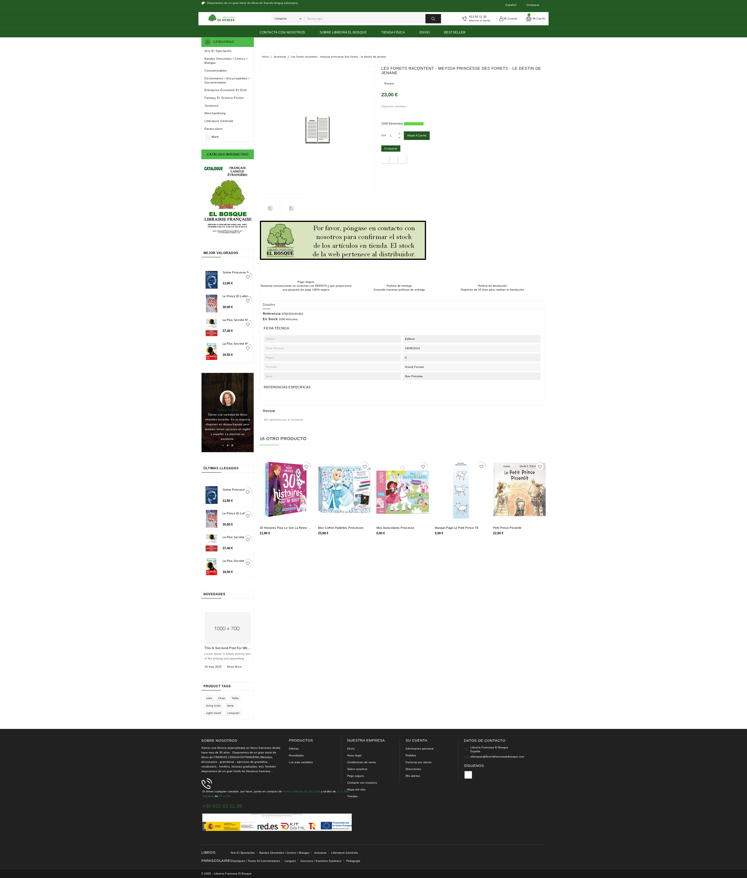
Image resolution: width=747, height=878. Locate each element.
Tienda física (393, 32)
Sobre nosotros (357, 769)
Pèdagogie (353, 860)
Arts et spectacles (243, 852)
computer (233, 713)
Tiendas (352, 796)
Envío (424, 32)
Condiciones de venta (361, 762)
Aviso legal (354, 755)
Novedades (296, 755)
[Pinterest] (402, 159)
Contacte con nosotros (362, 782)
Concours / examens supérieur (321, 860)
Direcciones (413, 769)
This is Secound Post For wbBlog (229, 648)
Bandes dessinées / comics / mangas (284, 852)
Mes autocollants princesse (395, 527)
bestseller (455, 32)
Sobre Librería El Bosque (343, 32)
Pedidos (411, 755)
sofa (209, 698)
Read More (234, 666)
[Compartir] (385, 159)
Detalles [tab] (269, 304)
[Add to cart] (273, 491)
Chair (221, 698)
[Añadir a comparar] (299, 491)
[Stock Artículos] (343, 240)
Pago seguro (355, 775)
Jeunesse (320, 852)
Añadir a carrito (416, 135)
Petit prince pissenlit (507, 527)
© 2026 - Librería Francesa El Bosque (226, 873)
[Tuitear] (394, 159)
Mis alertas (413, 775)
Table (235, 698)
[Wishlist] (290, 491)
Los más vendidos (301, 762)
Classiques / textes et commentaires (255, 860)
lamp (230, 705)
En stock (270, 319)
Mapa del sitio (356, 789)
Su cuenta (416, 740)
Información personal (420, 748)
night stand (213, 713)
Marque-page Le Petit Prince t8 (456, 527)
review (389, 83)
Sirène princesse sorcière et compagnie (250, 272)
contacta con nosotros (282, 32)
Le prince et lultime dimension (244, 296)
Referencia (272, 313)
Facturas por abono (419, 762)
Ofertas (294, 748)
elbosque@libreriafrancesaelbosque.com (497, 756)
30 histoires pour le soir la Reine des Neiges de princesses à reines (309, 527)
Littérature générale (344, 852)
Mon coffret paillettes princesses (341, 527)
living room (213, 705)
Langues (290, 860)
